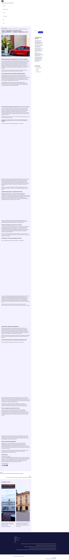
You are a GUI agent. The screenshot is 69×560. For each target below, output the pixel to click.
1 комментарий (8, 526)
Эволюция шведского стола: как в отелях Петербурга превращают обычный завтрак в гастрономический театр (39, 42)
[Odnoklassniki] (5, 465)
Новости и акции (5, 9)
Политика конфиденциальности (51, 558)
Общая (37, 69)
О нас (3, 23)
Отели (4, 12)
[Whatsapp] (2, 465)
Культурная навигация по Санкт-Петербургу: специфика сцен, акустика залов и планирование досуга (39, 50)
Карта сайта (54, 557)
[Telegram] (3, 465)
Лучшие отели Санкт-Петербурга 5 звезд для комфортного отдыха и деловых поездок (7, 524)
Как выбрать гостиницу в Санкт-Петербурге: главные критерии (39, 46)
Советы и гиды (5, 16)
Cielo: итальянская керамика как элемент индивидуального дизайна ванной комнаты (42, 548)
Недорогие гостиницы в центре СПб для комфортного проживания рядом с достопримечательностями (22, 524)
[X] (7, 465)
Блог (3, 19)
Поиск (36, 30)
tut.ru (3, 458)
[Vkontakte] (4, 465)
